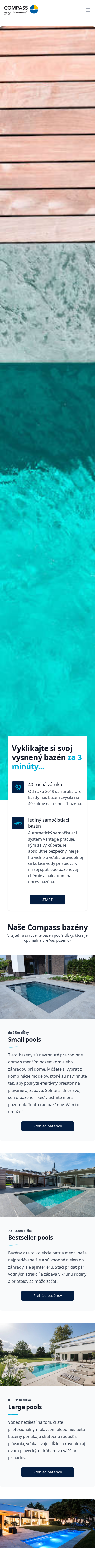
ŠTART (47, 899)
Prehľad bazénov (47, 1126)
